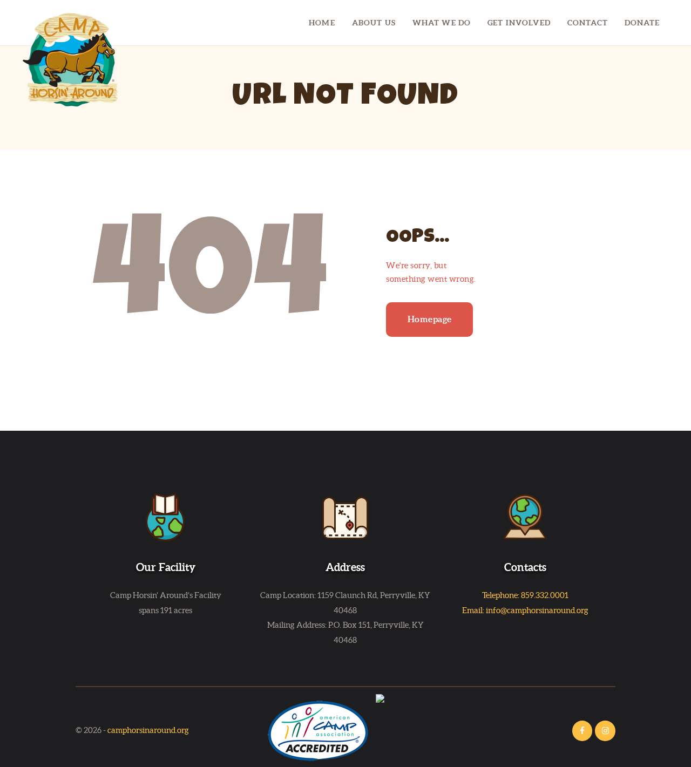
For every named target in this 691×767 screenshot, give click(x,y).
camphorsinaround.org (148, 730)
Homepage (430, 319)
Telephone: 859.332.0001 (525, 595)
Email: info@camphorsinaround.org (525, 610)
